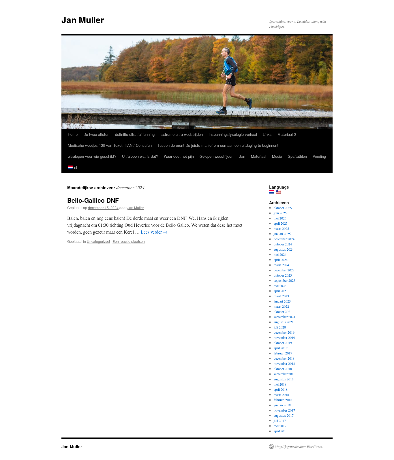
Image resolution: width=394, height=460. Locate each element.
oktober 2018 (283, 368)
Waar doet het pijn (179, 156)
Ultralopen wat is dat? (140, 156)
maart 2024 (281, 264)
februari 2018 (283, 399)
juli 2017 (280, 420)
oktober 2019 (283, 342)
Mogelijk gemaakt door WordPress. (299, 446)
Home (73, 134)
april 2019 (281, 348)
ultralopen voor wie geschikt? (92, 156)
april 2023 (281, 290)
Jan (242, 156)
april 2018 (281, 389)
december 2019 (284, 332)
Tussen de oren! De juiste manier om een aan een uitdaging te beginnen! (217, 145)
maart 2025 (281, 228)
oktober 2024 (283, 244)
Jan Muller (82, 19)
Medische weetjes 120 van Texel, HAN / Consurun (110, 145)
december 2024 (284, 238)
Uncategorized (98, 241)
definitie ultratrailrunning (135, 134)
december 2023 (284, 270)
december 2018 (284, 358)
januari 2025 (282, 233)
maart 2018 (281, 394)
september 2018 (284, 373)
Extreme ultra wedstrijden (181, 134)
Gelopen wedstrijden (216, 156)
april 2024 (281, 259)
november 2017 (284, 410)
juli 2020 (280, 327)
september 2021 (284, 316)
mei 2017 (280, 425)
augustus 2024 (284, 249)
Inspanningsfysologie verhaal (233, 134)
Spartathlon (297, 156)
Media (277, 156)
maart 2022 (281, 306)
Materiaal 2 (286, 134)
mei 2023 (280, 285)
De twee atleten (96, 134)
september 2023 (284, 280)
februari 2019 (283, 353)
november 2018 (284, 363)
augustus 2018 (284, 379)
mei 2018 (280, 384)
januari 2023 (282, 301)
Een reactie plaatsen (128, 241)
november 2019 (284, 337)
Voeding (319, 156)
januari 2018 (282, 405)
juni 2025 (280, 213)
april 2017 (281, 431)
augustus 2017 (284, 415)
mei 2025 (280, 218)
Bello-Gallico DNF (93, 200)
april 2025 (281, 223)
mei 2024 (280, 254)
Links (267, 134)
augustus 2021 (284, 322)
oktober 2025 (283, 207)
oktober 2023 (283, 275)
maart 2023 (281, 296)
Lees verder (154, 232)
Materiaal (258, 156)
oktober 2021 (283, 311)
